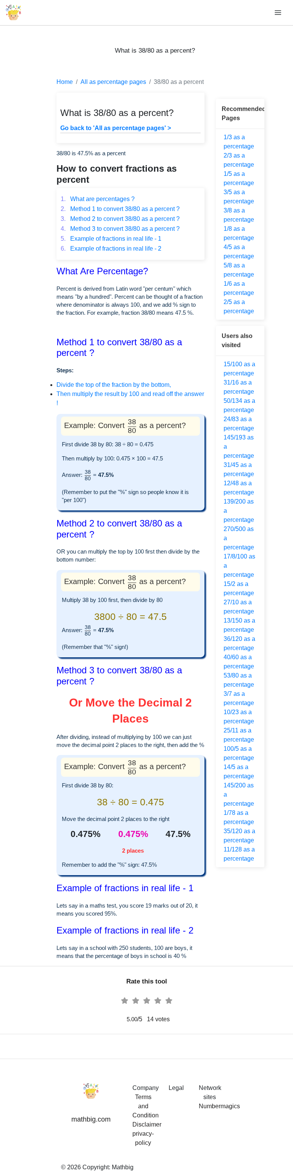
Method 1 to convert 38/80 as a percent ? (120, 209)
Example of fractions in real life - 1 (111, 238)
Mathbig (123, 1167)
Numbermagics (219, 1106)
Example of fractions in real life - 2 (111, 248)
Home (64, 82)
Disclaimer (146, 1124)
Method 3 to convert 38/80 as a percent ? (120, 228)
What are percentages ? (98, 199)
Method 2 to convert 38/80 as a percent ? (120, 219)
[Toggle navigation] (278, 12)
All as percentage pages (113, 82)
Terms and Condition (145, 1106)
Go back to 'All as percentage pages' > (115, 128)
